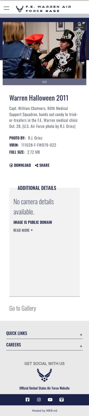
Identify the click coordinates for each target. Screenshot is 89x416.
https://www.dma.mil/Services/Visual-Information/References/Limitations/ (38, 283)
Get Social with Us (44, 363)
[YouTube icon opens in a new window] (50, 400)
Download (22, 165)
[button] (6, 9)
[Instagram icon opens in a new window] (39, 400)
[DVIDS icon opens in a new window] (61, 400)
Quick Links (16, 333)
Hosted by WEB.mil (44, 410)
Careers (13, 345)
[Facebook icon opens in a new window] (27, 400)
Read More (22, 230)
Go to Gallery (22, 307)
